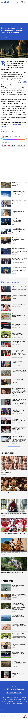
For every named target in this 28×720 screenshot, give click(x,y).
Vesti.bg (7, 2)
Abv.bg (3, 697)
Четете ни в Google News (15, 692)
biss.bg (13, 224)
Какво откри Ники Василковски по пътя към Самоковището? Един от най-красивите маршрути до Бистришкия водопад (18, 606)
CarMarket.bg (21, 699)
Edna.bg (14, 703)
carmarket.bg (14, 234)
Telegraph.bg (20, 703)
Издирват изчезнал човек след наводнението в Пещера (19, 184)
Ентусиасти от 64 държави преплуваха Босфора (18, 617)
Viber (5, 145)
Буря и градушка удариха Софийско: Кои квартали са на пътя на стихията (19, 372)
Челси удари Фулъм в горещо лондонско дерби (19, 652)
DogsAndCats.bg (13, 699)
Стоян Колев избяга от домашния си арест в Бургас (18, 211)
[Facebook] (14, 711)
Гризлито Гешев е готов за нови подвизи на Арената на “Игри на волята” (19, 334)
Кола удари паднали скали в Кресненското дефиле (18, 315)
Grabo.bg (25, 701)
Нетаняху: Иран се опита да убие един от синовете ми (19, 202)
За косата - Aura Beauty (18, 305)
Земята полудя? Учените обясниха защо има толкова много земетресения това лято (19, 429)
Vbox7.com (9, 697)
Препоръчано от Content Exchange (19, 578)
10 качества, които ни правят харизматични (14, 513)
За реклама (12, 708)
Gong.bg (16, 697)
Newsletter (12, 145)
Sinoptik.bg (18, 701)
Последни (17, 2)
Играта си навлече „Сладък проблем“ (12, 553)
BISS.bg (3, 701)
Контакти (24, 709)
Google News (22, 145)
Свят (13, 290)
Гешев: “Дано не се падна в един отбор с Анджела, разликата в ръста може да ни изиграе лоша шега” (19, 635)
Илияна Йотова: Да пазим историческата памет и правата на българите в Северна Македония (19, 260)
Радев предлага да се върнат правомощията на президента (18, 410)
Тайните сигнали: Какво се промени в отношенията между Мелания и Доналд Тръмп (19, 401)
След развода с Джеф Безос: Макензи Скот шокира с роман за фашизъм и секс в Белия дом (19, 353)
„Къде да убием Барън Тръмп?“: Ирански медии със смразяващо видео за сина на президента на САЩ (19, 391)
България (3, 25)
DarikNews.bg (23, 697)
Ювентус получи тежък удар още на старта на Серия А (19, 644)
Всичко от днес (14, 448)
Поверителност (5, 709)
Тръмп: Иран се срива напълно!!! (18, 342)
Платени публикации (15, 709)
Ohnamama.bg (10, 701)
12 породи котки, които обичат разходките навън (19, 594)
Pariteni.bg (7, 703)
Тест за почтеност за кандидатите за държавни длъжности (18, 419)
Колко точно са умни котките (18, 585)
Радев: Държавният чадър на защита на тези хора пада (19, 381)
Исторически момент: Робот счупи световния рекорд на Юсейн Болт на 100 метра (19, 250)
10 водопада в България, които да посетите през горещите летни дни (13, 573)
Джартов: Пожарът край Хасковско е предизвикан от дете (19, 297)
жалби (22, 131)
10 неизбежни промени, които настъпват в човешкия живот (13, 471)
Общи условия (20, 708)
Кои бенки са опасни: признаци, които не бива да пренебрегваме (19, 626)
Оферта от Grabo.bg (16, 306)
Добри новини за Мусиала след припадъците (14, 533)
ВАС (3, 131)
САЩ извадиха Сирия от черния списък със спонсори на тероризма (19, 288)
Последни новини (10, 282)
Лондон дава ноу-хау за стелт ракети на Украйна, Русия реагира (19, 193)
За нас (5, 708)
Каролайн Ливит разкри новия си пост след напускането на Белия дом (19, 269)
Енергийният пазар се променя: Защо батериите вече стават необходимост (18, 221)
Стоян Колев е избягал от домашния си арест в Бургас (19, 673)
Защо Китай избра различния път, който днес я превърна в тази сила (18, 230)
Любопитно (14, 337)
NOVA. (25, 82)
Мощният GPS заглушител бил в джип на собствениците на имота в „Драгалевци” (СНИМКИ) (19, 663)
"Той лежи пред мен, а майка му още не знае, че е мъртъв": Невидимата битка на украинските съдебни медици (19, 439)
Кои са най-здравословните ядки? (10, 492)
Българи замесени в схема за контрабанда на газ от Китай (19, 324)
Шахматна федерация (12, 131)
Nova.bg (5, 699)
